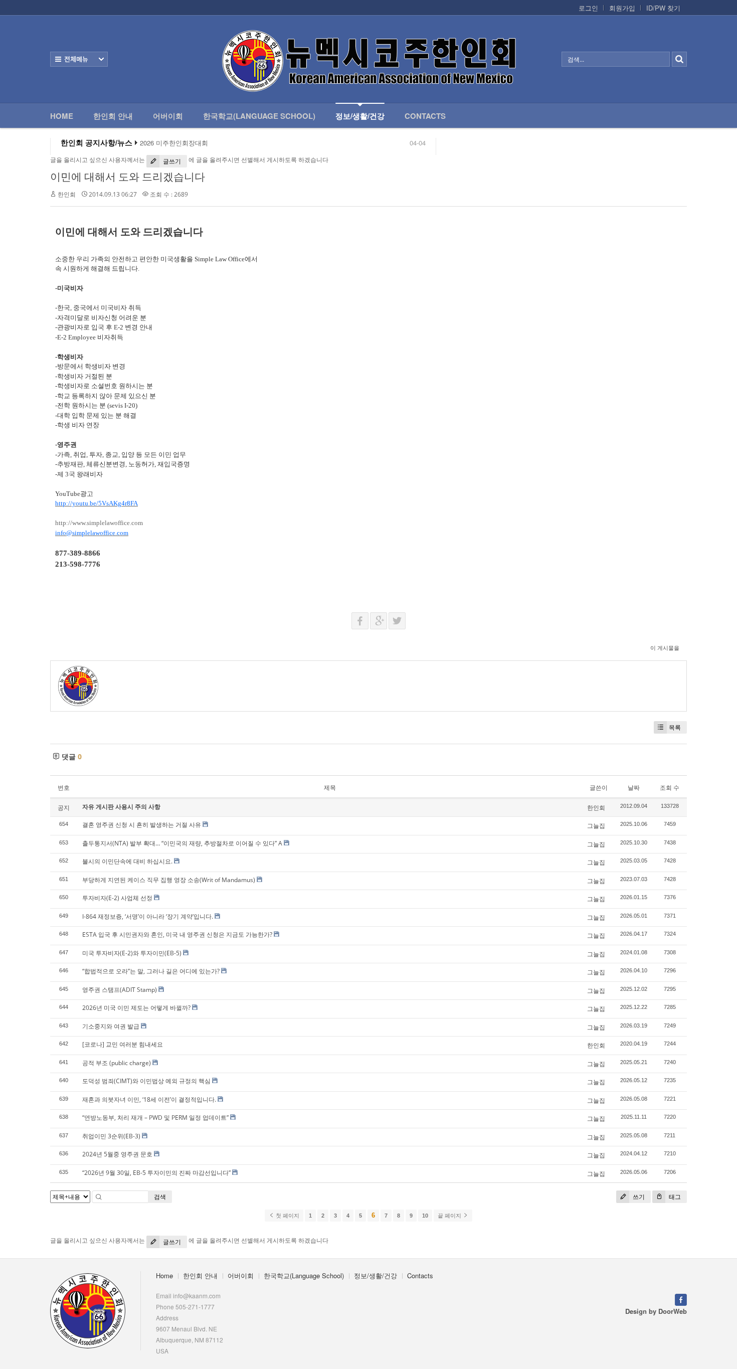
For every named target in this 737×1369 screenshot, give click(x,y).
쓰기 (638, 1196)
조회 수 (669, 787)
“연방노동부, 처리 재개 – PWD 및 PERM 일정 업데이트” (155, 1117)
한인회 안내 (113, 115)
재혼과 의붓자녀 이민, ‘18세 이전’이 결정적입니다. (149, 1099)
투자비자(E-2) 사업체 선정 (117, 898)
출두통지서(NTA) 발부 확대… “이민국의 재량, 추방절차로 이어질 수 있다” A (182, 843)
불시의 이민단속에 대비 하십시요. (127, 861)
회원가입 (622, 8)
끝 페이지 (450, 1216)
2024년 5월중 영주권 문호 (117, 1154)
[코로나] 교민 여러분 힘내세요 (122, 1044)
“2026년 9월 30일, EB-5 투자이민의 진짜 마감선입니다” (156, 1172)
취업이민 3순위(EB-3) (111, 1136)
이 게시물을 (664, 647)
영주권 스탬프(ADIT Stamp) (119, 989)
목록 (675, 727)
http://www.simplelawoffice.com (99, 523)
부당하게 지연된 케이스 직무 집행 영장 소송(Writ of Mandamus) (168, 880)
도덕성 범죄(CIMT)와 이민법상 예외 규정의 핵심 (146, 1081)
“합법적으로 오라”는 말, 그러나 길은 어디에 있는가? (151, 971)
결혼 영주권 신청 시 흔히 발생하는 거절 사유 (141, 824)
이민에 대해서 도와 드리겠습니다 (127, 176)
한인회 (67, 194)
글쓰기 (171, 161)
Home (61, 115)
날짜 (634, 787)
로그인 (588, 8)
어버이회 (168, 115)
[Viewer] (136, 502)
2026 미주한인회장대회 (174, 142)
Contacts (425, 115)
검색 (160, 1196)
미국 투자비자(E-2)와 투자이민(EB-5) (131, 953)
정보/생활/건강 (360, 115)
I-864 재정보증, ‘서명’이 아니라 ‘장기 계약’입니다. (147, 916)
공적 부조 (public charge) (116, 1063)
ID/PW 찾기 (663, 8)
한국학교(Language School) (259, 115)
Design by (656, 1311)
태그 (674, 1196)
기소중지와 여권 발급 (110, 1026)
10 (425, 1216)
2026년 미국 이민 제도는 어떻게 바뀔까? (136, 1007)
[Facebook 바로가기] (681, 1298)
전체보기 (79, 59)
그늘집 (596, 825)
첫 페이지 (286, 1216)
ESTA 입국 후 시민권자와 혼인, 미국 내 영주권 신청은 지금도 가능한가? (177, 934)
